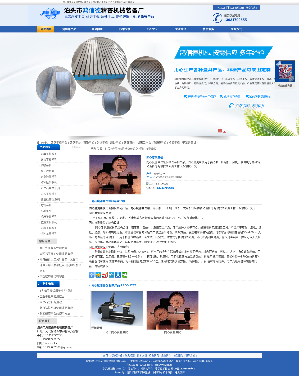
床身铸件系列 (48, 176)
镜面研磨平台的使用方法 (55, 313)
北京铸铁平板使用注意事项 (56, 307)
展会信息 (251, 7)
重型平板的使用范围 (52, 296)
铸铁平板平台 (59, 142)
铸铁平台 (75, 142)
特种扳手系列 (48, 182)
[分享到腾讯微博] (111, 275)
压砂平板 (115, 142)
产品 (114, 148)
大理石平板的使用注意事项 (56, 253)
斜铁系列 (46, 165)
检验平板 (174, 142)
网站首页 (46, 29)
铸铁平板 (88, 142)
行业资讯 (152, 29)
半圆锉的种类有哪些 (52, 276)
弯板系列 (46, 211)
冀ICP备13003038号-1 (182, 368)
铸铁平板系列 (48, 159)
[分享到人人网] (118, 275)
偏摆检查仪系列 (128, 148)
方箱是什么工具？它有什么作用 (59, 259)
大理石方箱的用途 (51, 302)
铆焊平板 (102, 142)
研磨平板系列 (48, 154)
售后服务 (208, 29)
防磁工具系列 (48, 228)
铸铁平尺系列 (48, 193)
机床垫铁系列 (48, 216)
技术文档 (124, 29)
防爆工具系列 (48, 222)
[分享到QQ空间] (98, 275)
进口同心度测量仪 (117, 332)
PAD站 (220, 7)
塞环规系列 (47, 171)
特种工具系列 (48, 233)
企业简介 (180, 29)
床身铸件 (129, 142)
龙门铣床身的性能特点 (53, 248)
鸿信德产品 (69, 29)
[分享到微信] (124, 275)
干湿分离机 (189, 142)
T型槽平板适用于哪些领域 (56, 290)
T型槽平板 (159, 142)
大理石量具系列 (50, 188)
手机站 (229, 7)
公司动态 (239, 7)
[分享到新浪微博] (105, 275)
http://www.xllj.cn (164, 364)
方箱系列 (46, 205)
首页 (105, 355)
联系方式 (236, 29)
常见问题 (97, 29)
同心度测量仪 (148, 148)
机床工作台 (144, 142)
